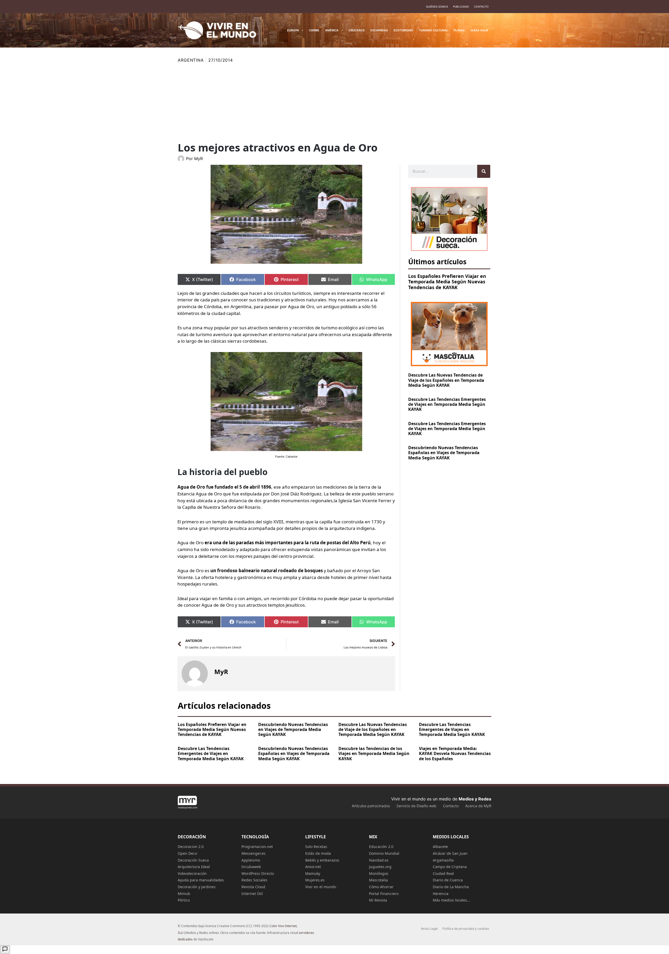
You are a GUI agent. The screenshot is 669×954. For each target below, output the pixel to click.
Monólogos (378, 873)
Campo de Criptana (450, 866)
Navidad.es (379, 860)
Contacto (481, 6)
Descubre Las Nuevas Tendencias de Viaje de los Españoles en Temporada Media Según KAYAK (446, 380)
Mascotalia (378, 879)
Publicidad (461, 6)
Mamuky (312, 873)
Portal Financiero (384, 893)
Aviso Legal (429, 928)
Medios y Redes (475, 798)
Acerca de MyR (478, 806)
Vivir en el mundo (320, 886)
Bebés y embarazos (322, 860)
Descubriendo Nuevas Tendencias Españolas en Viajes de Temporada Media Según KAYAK (444, 452)
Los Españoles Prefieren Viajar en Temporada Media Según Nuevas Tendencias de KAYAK (447, 281)
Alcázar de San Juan (450, 853)
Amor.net (313, 866)
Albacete (440, 846)
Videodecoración (192, 873)
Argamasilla (443, 860)
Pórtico (184, 900)
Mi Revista (378, 900)
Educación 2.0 (381, 846)
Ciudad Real (443, 873)
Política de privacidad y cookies (465, 928)
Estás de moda (318, 853)
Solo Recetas (316, 846)
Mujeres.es (315, 879)
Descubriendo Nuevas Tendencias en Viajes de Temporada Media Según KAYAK (293, 729)
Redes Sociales (254, 879)
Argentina (191, 60)
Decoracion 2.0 (191, 846)
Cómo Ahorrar (381, 886)
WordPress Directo (257, 873)
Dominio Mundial (384, 853)
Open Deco (187, 853)
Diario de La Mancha (451, 886)
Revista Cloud (253, 886)
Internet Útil (252, 893)
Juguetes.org (380, 866)
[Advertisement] (334, 102)
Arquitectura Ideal (194, 866)
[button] (301, 30)
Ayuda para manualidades (201, 879)
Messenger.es (253, 853)
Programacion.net (257, 846)
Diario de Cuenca (448, 879)
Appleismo (250, 860)
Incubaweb (251, 866)
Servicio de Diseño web (416, 806)
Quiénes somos (437, 6)
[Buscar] (483, 171)
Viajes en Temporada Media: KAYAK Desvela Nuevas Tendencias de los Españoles (455, 753)
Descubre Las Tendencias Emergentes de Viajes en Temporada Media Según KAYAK (447, 404)
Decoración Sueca (193, 860)
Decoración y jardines (197, 886)
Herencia (440, 893)
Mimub (184, 893)
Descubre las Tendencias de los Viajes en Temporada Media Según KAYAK (374, 753)
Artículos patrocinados (371, 806)
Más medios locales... (451, 900)
